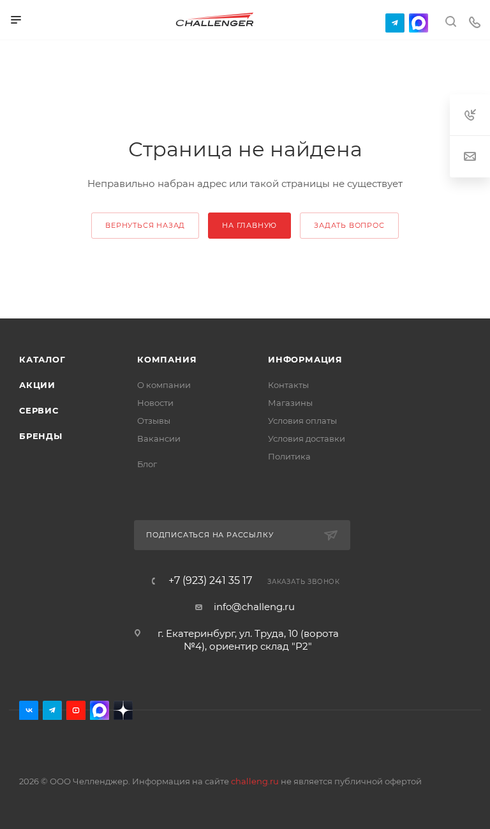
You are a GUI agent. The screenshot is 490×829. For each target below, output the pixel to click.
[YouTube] (75, 710)
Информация (305, 359)
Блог (147, 464)
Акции (37, 385)
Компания (167, 359)
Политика (289, 456)
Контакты (288, 385)
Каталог (42, 359)
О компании (164, 385)
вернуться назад (145, 225)
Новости (155, 403)
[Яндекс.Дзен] (123, 710)
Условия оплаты (302, 420)
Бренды (41, 436)
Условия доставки (306, 438)
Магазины (290, 403)
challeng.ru (255, 781)
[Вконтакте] (28, 710)
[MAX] (418, 23)
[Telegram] (395, 23)
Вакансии (159, 438)
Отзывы (153, 420)
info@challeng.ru (254, 607)
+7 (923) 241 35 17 (210, 581)
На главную (249, 225)
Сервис (39, 410)
